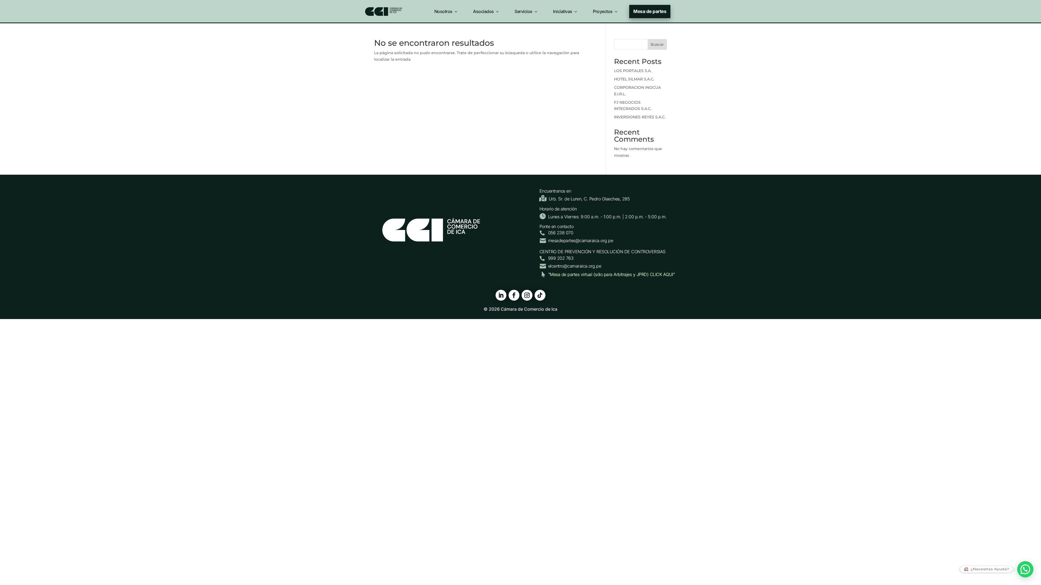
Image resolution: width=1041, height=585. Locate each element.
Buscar (657, 44)
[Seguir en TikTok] (540, 295)
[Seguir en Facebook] (514, 295)
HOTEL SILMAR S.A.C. (634, 79)
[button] (1025, 569)
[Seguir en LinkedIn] (501, 295)
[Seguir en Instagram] (527, 295)
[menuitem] (446, 10)
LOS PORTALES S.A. (632, 70)
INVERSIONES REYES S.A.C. (640, 117)
